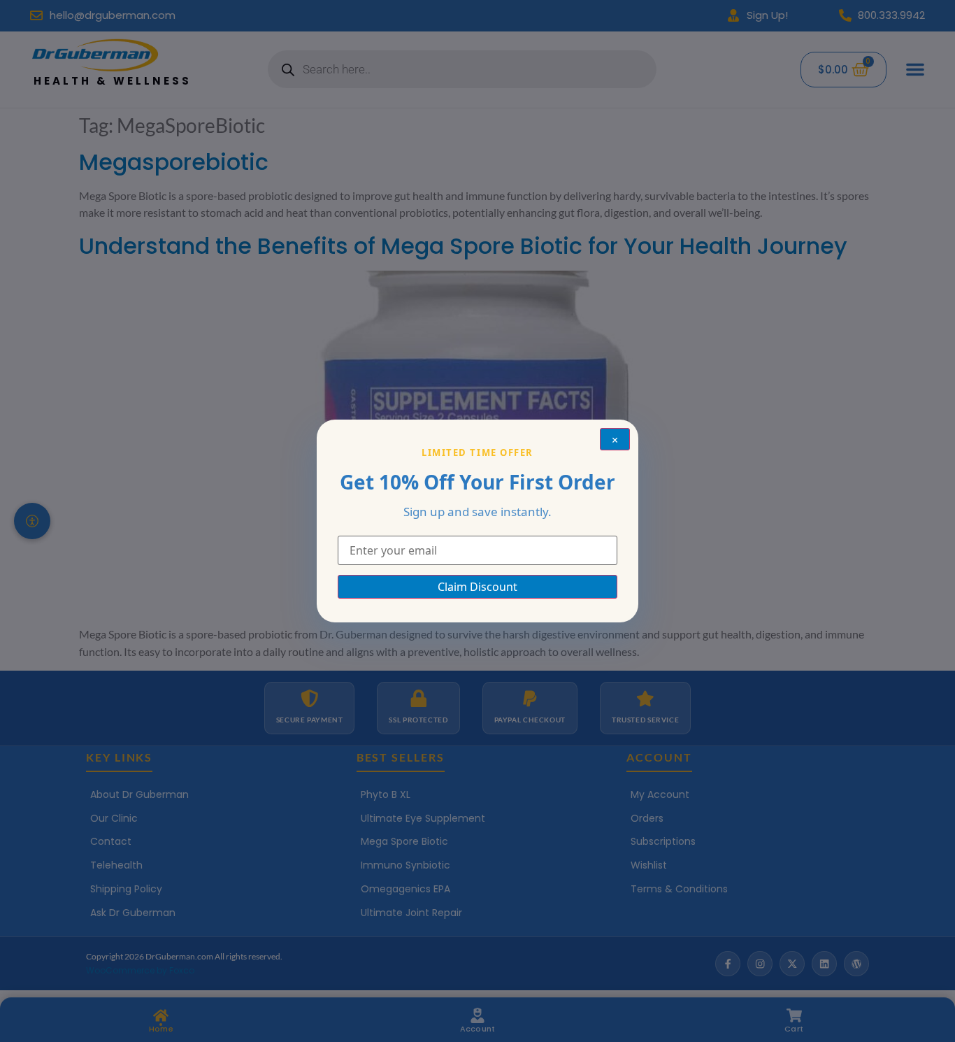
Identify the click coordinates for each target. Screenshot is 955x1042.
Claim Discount (477, 586)
